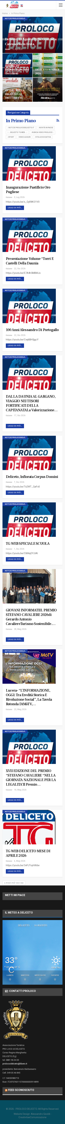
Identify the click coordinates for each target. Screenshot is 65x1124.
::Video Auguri (24, 137)
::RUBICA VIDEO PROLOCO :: (42, 132)
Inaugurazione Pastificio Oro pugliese (28, 189)
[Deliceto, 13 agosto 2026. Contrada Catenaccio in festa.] (32, 35)
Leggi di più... (15, 207)
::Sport (10, 137)
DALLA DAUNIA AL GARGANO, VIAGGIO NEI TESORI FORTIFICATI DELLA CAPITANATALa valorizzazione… (32, 403)
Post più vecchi (14, 883)
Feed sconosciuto (21, 1090)
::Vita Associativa (42, 137)
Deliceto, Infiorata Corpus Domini (32, 476)
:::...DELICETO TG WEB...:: (17, 132)
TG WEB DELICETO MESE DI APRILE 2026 (28, 853)
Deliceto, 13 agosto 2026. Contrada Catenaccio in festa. (30, 41)
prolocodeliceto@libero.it (14, 1063)
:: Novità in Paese (45, 128)
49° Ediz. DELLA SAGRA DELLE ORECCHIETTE (14, 94)
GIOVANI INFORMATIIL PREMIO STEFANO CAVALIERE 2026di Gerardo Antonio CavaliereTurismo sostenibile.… (31, 617)
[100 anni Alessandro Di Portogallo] (29, 306)
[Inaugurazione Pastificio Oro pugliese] (29, 163)
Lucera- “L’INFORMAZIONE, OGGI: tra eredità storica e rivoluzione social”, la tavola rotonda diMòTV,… (29, 697)
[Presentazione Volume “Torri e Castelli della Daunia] (29, 235)
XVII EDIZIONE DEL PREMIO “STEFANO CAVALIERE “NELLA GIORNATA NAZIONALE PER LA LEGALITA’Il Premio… (31, 777)
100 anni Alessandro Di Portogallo (32, 329)
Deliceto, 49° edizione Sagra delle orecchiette (17, 69)
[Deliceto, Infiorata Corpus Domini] (29, 453)
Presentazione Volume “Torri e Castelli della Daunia (30, 261)
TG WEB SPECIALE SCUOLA (28, 543)
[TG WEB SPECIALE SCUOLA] (29, 519)
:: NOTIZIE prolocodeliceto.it (16, 18)
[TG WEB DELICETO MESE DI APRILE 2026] (29, 827)
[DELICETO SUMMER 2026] (47, 65)
